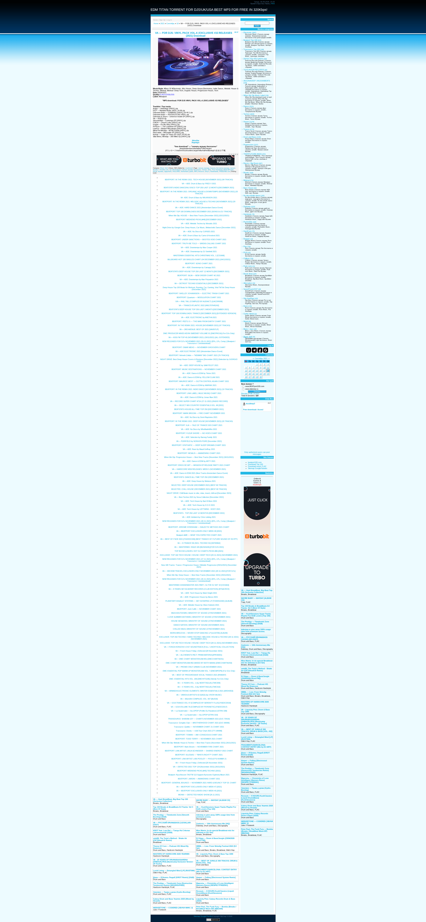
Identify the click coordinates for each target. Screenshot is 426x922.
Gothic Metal (248, 314)
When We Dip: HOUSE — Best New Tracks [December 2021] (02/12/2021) (199, 216)
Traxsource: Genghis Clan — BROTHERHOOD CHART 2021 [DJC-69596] (198, 723)
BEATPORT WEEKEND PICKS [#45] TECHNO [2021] (198, 771)
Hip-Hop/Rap (248, 298)
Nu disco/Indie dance (251, 196)
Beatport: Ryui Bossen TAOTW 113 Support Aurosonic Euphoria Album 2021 (198, 775)
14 (253, 371)
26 (246, 377)
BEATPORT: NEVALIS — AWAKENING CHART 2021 (199, 453)
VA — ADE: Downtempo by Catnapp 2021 (198, 267)
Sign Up (162, 20)
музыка (160, 171)
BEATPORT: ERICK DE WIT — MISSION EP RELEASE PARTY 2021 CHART (199, 465)
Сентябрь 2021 (261, 358)
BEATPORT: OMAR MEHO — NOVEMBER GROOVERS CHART (198, 347)
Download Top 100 (255, 464)
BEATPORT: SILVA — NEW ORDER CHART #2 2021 (198, 275)
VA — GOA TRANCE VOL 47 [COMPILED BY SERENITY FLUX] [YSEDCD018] (199, 703)
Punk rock (247, 266)
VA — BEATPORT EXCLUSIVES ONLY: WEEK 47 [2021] (199, 787)
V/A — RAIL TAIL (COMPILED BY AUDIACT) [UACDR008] (198, 301)
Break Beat (247, 274)
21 (253, 374)
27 (250, 377)
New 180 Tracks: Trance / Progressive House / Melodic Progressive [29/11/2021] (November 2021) (199, 566)
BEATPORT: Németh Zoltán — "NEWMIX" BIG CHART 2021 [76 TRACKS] (199, 355)
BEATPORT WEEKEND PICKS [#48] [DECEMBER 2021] (199, 220)
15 (257, 371)
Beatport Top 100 (250, 40)
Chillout (246, 258)
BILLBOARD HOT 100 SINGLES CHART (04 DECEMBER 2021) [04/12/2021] (199, 259)
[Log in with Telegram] (254, 350)
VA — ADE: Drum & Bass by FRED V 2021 (199, 184)
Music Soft (164, 168)
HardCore (247, 231)
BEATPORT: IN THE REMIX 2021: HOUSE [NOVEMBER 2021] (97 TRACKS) (199, 325)
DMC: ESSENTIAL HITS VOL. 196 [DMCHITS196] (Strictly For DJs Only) (199, 679)
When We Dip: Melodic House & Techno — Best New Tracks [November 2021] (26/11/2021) (199, 743)
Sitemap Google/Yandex (257, 468)
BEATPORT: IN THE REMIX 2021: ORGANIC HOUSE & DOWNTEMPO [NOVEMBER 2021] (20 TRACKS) (199, 193)
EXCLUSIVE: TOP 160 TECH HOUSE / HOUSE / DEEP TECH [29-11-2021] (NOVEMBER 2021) (199, 555)
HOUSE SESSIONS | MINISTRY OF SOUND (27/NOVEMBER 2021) (199, 621)
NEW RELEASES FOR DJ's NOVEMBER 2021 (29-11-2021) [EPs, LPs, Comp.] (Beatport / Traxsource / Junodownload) (198, 342)
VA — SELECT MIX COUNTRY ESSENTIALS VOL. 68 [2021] (198, 405)
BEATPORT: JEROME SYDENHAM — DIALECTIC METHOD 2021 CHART (198, 527)
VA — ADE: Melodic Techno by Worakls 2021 (199, 224)
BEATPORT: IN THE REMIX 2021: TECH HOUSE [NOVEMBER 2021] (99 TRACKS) (199, 180)
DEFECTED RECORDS (253, 59)
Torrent (204, 170)
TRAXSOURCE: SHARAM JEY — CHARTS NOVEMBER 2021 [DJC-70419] (199, 719)
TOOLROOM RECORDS (253, 70)
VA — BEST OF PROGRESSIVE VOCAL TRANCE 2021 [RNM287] (199, 675)
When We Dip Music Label (254, 95)
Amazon (201, 171)
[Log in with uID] (248, 350)
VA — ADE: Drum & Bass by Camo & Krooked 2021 (199, 235)
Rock (245, 306)
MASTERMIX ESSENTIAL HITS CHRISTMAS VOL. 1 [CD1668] (198, 255)
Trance (246, 129)
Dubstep (246, 207)
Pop (245, 246)
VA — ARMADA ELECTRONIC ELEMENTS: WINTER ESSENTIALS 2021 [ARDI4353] (199, 691)
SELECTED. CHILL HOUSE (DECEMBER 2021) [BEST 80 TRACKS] (199, 489)
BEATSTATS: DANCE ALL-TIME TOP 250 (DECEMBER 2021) (199, 477)
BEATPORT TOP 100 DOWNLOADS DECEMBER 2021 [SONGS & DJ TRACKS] (199, 212)
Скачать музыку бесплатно (191, 170)
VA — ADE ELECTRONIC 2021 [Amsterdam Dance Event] (198, 351)
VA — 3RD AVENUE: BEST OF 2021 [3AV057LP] (198, 329)
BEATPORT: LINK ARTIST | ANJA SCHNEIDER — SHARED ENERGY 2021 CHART (199, 751)
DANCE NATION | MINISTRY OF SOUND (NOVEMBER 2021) (199, 625)
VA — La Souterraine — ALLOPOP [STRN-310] (199, 715)
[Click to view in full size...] (195, 85)
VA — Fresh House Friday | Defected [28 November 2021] (198, 651)
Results (244, 394)
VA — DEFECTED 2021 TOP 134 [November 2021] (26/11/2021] (199, 767)
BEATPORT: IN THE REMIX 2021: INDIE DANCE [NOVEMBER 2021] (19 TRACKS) (199, 389)
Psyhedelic (247, 222)
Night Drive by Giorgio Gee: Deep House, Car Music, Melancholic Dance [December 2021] (198, 228)
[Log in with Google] (265, 350)
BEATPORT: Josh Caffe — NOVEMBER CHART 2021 (199, 609)
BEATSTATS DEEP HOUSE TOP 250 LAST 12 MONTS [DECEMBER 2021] (198, 271)
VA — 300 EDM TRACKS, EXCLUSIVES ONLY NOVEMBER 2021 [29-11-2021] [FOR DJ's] (198, 571)
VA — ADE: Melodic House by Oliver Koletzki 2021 (199, 605)
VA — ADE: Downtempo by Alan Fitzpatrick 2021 (199, 279)
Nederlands (214, 171)
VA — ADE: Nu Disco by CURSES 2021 (199, 231)
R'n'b (245, 252)
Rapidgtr (195, 142)
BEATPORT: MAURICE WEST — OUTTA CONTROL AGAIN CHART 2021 (199, 381)
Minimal (246, 180)
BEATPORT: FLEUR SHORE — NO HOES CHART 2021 (199, 433)
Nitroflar (195, 140)
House (246, 122)
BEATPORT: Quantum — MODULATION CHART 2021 (199, 297)
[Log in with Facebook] (259, 350)
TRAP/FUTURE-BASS (252, 154)
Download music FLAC (257, 466)
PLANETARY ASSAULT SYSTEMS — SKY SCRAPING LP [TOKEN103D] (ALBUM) (198, 601)
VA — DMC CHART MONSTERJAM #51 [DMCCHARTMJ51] (198, 659)
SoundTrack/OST (250, 289)
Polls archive (254, 394)
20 (250, 374)
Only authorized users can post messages (257, 453)
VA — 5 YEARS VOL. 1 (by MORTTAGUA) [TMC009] (198, 683)
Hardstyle (247, 214)
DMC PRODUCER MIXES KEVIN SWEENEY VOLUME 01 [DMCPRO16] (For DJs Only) (199, 333)
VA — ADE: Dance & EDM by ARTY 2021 (198, 461)
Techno (246, 114)
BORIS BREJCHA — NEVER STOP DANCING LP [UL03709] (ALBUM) (199, 633)
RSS (273, 3)
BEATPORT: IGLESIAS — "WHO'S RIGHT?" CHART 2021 (199, 755)
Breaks (246, 173)
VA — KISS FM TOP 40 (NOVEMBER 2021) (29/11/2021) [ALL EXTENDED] (198, 337)
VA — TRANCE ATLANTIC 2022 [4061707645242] (199, 305)
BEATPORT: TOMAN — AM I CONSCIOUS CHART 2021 (199, 735)
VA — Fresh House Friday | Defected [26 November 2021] (198, 763)
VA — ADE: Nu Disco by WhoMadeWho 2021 (199, 429)
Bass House (248, 188)
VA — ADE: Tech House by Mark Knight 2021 (199, 593)
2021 (162, 23)
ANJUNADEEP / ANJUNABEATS (256, 81)
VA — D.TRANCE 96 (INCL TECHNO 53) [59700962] (198, 543)
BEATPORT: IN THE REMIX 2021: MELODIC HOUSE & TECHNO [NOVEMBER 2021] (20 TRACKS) (198, 203)
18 (178, 23)
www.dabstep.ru (251, 389)
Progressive (248, 145)
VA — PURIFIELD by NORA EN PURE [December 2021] (199, 441)
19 (246, 374)
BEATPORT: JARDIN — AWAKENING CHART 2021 (199, 779)
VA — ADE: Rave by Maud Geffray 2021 (199, 449)
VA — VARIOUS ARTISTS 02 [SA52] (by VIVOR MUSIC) (199, 695)
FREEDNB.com (224, 171)
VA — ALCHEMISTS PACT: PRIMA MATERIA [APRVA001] (199, 655)
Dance (246, 106)
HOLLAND (176, 171)
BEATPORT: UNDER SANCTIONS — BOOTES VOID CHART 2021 (198, 239)
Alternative (247, 283)
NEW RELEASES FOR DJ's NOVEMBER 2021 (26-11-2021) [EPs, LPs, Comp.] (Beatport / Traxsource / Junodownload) (198, 580)
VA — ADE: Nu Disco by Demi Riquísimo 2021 (198, 417)
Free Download (217, 170)
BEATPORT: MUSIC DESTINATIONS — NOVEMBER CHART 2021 (199, 369)
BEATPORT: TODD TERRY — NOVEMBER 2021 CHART (198, 739)
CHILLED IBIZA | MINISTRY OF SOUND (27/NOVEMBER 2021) (199, 629)
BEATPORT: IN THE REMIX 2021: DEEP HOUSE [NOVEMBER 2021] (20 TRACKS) (199, 421)
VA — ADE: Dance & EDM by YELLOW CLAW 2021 (199, 377)
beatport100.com (255, 462)
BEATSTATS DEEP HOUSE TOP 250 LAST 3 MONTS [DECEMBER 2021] (199, 309)
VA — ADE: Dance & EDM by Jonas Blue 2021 (198, 397)
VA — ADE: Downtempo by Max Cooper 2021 (199, 247)
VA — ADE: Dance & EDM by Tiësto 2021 (198, 373)
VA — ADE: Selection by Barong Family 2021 (199, 437)
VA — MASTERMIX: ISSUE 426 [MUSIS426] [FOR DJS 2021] (199, 547)
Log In (169, 20)
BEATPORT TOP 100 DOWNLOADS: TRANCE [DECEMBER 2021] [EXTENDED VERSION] (199, 313)
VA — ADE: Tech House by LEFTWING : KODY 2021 (199, 509)
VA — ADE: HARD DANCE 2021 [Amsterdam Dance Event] (199, 208)
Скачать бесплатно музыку (219, 168)
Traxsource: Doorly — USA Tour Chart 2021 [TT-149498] (199, 731)
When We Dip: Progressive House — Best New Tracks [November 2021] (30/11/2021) (199, 457)
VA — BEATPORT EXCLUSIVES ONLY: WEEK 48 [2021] (199, 531)
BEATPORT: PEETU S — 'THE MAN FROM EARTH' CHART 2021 (199, 321)
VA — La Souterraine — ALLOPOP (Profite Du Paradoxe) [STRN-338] (199, 711)
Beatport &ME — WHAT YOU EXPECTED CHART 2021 (198, 535)
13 (250, 371)
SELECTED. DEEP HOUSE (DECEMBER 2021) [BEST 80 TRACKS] (198, 485)
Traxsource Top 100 (251, 49)
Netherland (184, 171)
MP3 (195, 171)
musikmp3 (189, 168)
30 (261, 377)
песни (155, 171)
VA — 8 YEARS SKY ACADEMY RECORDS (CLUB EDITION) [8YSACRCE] (198, 589)
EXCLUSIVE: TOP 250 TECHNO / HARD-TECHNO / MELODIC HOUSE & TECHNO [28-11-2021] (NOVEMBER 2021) (198, 638)
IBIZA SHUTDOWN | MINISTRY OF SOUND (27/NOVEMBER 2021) (198, 613)
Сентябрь (170, 23)
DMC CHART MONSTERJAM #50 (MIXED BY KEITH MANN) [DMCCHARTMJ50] (199, 663)
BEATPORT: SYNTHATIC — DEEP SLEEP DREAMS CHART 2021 (199, 445)
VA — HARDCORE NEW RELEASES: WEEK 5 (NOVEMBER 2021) (199, 469)
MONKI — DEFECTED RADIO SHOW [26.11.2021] (199, 795)
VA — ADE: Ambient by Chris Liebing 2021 (199, 517)
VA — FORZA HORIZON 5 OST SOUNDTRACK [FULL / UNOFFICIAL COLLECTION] (199, 647)
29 (257, 377)
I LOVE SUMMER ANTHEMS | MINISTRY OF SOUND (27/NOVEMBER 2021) (198, 617)
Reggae (246, 239)
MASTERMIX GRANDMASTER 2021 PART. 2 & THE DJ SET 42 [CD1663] (199, 585)
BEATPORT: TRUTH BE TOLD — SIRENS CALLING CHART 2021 (199, 243)
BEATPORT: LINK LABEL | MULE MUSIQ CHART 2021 (199, 393)
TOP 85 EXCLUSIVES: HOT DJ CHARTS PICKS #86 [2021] (199, 551)
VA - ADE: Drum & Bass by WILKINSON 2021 (199, 198)
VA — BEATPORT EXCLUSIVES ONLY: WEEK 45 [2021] (199, 791)
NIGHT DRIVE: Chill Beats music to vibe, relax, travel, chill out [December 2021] (199, 493)
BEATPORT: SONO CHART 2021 (199, 263)
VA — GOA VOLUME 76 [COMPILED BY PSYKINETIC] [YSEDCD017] (199, 707)
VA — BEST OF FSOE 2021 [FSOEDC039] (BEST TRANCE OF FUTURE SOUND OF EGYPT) (199, 539)
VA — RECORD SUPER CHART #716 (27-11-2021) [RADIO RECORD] (199, 401)
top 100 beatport (175, 170)
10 (264, 367)
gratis (191, 171)
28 (253, 377)
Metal (245, 321)
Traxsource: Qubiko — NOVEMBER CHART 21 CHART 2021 (199, 727)
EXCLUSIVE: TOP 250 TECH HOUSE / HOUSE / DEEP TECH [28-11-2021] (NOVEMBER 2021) (199, 643)
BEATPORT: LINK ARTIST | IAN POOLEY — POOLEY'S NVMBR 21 (198, 759)
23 (261, 374)
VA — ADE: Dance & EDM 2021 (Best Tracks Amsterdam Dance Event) (199, 473)
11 (268, 367)
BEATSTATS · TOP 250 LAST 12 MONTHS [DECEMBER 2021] (198, 513)
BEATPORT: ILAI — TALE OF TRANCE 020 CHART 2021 (199, 425)
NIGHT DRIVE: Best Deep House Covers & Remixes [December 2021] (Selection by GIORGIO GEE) (198, 360)
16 (261, 371)
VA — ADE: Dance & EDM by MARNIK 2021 (198, 385)
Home (155, 20)
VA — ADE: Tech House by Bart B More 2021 (199, 501)
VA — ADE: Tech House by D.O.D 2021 (199, 505)
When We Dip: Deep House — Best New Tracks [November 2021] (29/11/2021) (199, 575)
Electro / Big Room (250, 163)
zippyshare (168, 171)
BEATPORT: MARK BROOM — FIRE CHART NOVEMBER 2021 (199, 413)
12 (246, 371)
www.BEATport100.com (254, 386)
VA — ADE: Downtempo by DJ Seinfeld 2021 (199, 251)
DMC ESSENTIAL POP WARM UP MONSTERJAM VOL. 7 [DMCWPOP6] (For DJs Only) (199, 671)
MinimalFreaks (228, 170)
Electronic (247, 32)
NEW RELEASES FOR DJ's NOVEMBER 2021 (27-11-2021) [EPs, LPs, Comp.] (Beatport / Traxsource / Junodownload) (198, 560)
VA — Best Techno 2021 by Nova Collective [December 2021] (199, 497)
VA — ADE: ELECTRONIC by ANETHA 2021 (199, 317)
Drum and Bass (249, 137)
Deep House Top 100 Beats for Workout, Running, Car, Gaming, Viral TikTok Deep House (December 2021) (199, 288)
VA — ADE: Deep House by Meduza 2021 (199, 481)
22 (257, 374)
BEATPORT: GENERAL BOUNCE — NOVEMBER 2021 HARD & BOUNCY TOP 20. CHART (198, 783)
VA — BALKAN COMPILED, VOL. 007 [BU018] (199, 699)
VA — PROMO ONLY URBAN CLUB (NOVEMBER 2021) (199, 667)
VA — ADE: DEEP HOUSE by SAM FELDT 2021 (199, 365)
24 (264, 374)
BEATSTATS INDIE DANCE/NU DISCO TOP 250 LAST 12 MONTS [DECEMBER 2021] (199, 188)
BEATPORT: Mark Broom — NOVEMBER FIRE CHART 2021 (199, 747)
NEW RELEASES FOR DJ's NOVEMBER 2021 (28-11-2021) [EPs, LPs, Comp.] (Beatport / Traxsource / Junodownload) (198, 522)
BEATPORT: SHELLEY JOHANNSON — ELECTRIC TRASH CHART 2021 (199, 293)
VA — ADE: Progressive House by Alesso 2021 (199, 597)
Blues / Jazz (248, 329)
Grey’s (207, 171)
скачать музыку (203, 168)
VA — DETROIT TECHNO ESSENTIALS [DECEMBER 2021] (198, 283)
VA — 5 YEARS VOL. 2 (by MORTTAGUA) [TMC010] (198, 687)
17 (264, 371)
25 (268, 374)
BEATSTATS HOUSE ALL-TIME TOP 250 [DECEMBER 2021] (199, 409)
